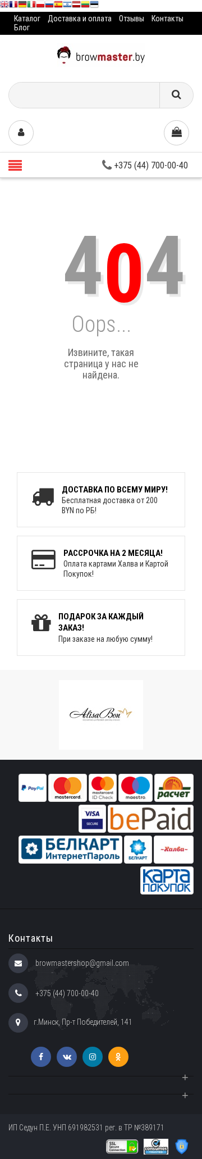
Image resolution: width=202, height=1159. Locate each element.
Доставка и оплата (80, 18)
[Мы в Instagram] (92, 1057)
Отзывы (131, 18)
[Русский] (49, 6)
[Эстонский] (94, 6)
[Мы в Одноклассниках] (118, 1057)
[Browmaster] (101, 54)
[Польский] (40, 6)
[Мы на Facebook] (41, 1057)
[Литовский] (85, 6)
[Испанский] (58, 6)
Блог (22, 27)
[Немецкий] (22, 6)
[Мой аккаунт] (21, 132)
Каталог (27, 18)
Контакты (167, 18)
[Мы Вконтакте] (67, 1057)
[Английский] (4, 6)
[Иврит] (67, 6)
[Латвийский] (76, 6)
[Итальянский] (31, 6)
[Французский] (13, 6)
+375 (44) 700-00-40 (150, 165)
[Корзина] (176, 132)
